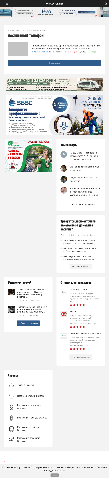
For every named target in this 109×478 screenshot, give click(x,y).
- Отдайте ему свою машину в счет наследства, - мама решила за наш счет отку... (32, 309)
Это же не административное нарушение (84, 168)
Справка (13, 375)
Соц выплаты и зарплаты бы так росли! (84, 179)
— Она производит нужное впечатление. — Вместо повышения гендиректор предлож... (31, 293)
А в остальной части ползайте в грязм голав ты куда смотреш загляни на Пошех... (85, 191)
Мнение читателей (19, 283)
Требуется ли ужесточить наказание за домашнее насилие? (78, 225)
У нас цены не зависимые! (83, 204)
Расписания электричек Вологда (29, 407)
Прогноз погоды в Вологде (30, 396)
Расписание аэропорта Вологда (28, 439)
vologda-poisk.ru (54, 4)
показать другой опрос (81, 266)
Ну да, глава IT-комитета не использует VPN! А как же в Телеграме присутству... (84, 156)
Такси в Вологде (25, 385)
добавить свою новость (28, 323)
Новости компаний (41, 52)
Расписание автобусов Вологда (28, 429)
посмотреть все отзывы (81, 357)
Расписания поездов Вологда (32, 417)
